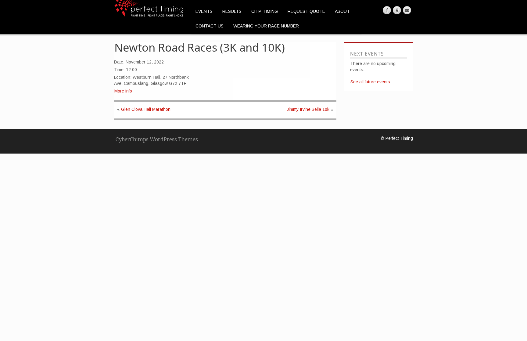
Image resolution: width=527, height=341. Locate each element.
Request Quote (306, 11)
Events (204, 11)
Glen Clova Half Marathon (145, 109)
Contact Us (209, 26)
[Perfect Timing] (148, 7)
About (342, 11)
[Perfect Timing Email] (407, 10)
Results (232, 11)
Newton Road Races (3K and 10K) (199, 47)
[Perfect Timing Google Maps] (397, 10)
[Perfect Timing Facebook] (387, 10)
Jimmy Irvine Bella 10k (308, 109)
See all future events (370, 81)
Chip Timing (264, 11)
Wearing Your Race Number (266, 26)
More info (123, 91)
